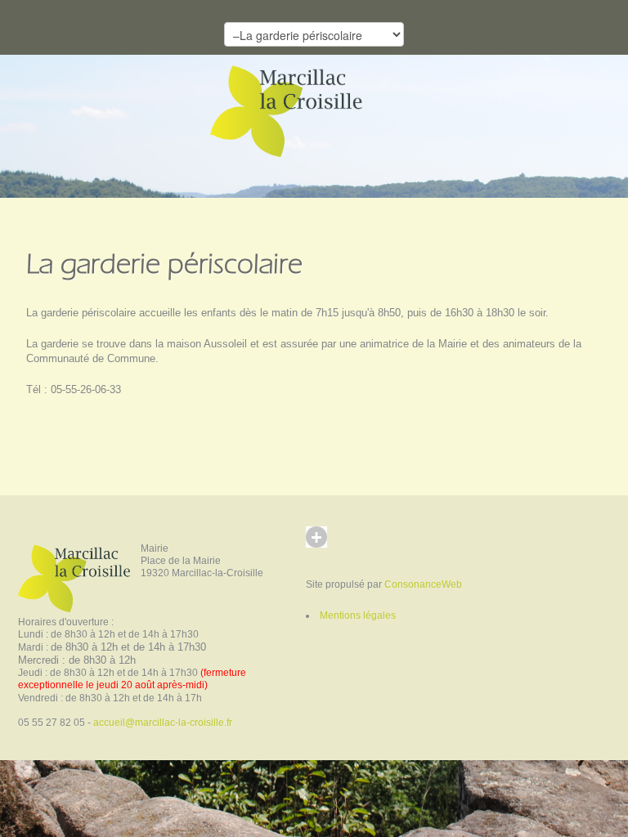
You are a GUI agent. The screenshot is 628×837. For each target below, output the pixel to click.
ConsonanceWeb (423, 584)
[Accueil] (293, 109)
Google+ (332, 552)
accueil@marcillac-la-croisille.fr (162, 722)
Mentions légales (358, 615)
